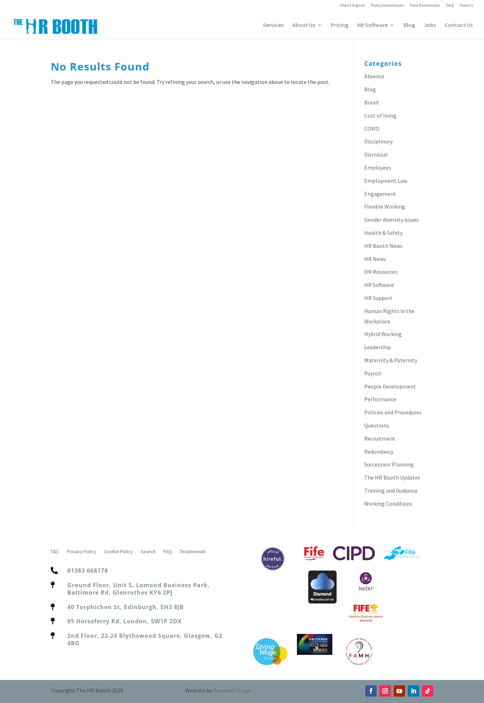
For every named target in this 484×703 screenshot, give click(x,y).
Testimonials (193, 552)
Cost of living (380, 115)
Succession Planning (389, 464)
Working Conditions (388, 503)
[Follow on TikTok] (427, 691)
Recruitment (379, 438)
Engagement (380, 193)
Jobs (430, 25)
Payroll (373, 373)
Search (148, 552)
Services (273, 25)
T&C (55, 552)
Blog (409, 25)
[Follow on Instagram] (385, 691)
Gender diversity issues (391, 219)
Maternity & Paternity (390, 360)
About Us (303, 25)
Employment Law (385, 180)
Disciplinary (378, 141)
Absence (374, 76)
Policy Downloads (387, 5)
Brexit (371, 102)
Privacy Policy (81, 552)
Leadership (377, 347)
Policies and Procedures (393, 412)
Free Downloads (425, 5)
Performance (380, 399)
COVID (371, 128)
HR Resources (381, 271)
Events (466, 5)
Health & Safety (383, 232)
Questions (376, 425)
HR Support (378, 297)
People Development (390, 386)
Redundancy (378, 451)
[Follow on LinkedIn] (413, 691)
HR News (375, 258)
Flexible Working (384, 206)
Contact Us (459, 25)
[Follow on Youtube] (399, 691)
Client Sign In (352, 5)
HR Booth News (383, 245)
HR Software (372, 25)
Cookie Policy (118, 552)
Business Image (232, 690)
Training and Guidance (391, 490)
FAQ (450, 5)
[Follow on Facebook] (371, 691)
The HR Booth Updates (392, 477)
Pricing (339, 25)
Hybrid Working (383, 334)
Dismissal (376, 154)
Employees (377, 167)
